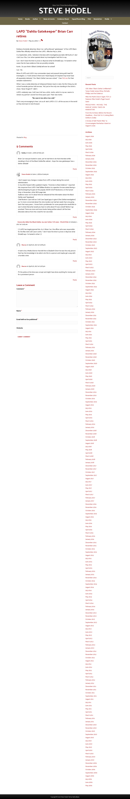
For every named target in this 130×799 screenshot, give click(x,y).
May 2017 (88, 488)
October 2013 (90, 619)
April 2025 (88, 187)
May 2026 (88, 145)
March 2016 (89, 532)
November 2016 (90, 507)
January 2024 (89, 235)
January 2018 (89, 462)
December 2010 (91, 724)
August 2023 (89, 251)
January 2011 (89, 721)
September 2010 (91, 734)
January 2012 (89, 683)
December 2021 (90, 315)
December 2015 (90, 542)
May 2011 (88, 708)
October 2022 (90, 283)
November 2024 (91, 203)
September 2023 (91, 248)
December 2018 (90, 430)
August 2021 (89, 328)
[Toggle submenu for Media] (111, 19)
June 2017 (88, 484)
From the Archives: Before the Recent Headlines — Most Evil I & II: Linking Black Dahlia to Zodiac (99, 115)
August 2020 (89, 366)
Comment (20, 289)
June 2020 (88, 372)
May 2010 (88, 747)
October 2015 (90, 548)
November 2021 (90, 318)
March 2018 (89, 456)
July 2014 (88, 590)
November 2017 (90, 468)
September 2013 (91, 622)
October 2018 (90, 436)
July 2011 (88, 702)
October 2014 (90, 580)
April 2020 (88, 379)
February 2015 (90, 571)
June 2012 (88, 667)
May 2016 (88, 526)
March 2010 (89, 753)
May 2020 (88, 376)
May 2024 (88, 222)
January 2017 (89, 500)
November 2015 (90, 545)
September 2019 (91, 401)
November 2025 (91, 165)
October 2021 (90, 321)
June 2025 (88, 181)
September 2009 (91, 772)
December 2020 (91, 353)
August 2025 (89, 174)
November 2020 (91, 356)
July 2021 (88, 331)
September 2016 (91, 513)
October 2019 (90, 398)
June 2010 (88, 743)
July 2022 (88, 293)
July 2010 (88, 740)
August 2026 (89, 136)
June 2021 (88, 334)
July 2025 (88, 177)
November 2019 (90, 395)
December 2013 (90, 612)
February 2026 (90, 155)
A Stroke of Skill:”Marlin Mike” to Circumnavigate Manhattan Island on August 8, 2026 (98, 123)
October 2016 (90, 510)
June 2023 (88, 257)
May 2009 (88, 785)
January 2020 (89, 388)
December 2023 (91, 238)
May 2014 (88, 596)
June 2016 (88, 523)
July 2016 (88, 520)
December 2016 (90, 504)
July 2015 (88, 558)
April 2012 (88, 673)
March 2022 (89, 305)
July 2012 (88, 663)
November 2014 (90, 577)
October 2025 (90, 168)
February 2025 (90, 193)
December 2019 (90, 392)
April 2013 (88, 638)
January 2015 (89, 574)
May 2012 (88, 670)
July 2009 (88, 779)
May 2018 (88, 449)
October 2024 (90, 206)
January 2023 (89, 273)
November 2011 (90, 689)
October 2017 (90, 472)
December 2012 (90, 651)
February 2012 (90, 679)
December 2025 (91, 161)
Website (19, 328)
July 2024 (88, 216)
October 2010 (90, 731)
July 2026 (88, 139)
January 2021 (89, 350)
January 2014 (89, 609)
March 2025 (89, 190)
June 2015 (88, 561)
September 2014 (91, 583)
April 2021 (88, 340)
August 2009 (89, 775)
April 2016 (88, 529)
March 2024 (89, 229)
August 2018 (89, 443)
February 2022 (90, 308)
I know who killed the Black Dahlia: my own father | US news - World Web (42, 222)
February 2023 (90, 270)
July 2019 (88, 408)
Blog (24, 137)
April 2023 (88, 264)
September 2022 (91, 286)
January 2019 (89, 427)
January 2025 (89, 197)
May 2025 (88, 184)
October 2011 (90, 692)
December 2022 (90, 276)
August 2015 (89, 555)
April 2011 (88, 711)
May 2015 (88, 564)
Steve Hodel (26, 174)
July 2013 (88, 628)
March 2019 (89, 420)
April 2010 (88, 750)
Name (19, 311)
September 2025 (91, 171)
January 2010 (89, 759)
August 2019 (89, 404)
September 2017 (91, 475)
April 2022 (88, 302)
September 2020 (91, 363)
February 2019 (90, 424)
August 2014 (89, 587)
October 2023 (90, 245)
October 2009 (90, 769)
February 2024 (90, 232)
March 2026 (89, 152)
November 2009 (91, 766)
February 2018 (90, 459)
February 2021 (90, 347)
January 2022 (89, 312)
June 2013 (88, 632)
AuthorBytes (75, 797)
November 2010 (91, 727)
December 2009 (91, 763)
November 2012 (90, 654)
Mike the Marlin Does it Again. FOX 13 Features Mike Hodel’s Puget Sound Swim (98, 99)
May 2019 (88, 414)
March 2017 (89, 494)
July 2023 (88, 254)
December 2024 (91, 200)
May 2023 (88, 261)
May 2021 (88, 337)
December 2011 (90, 686)
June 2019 (88, 411)
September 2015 (91, 552)
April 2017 (88, 491)
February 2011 (90, 718)
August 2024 (89, 213)
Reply (75, 168)
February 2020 (90, 385)
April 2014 (88, 600)
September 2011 (91, 695)
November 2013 (90, 615)
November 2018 (90, 433)
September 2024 (91, 209)
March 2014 (89, 603)
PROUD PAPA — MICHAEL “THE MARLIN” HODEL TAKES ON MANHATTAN (96, 107)
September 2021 (91, 325)
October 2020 (90, 360)
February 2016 (90, 536)
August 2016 (89, 516)
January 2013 (89, 647)
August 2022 (89, 289)
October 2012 (90, 657)
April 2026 (88, 149)
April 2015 (88, 568)
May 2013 (88, 635)
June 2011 (88, 705)
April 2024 (88, 225)
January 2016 (89, 539)
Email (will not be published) (27, 319)
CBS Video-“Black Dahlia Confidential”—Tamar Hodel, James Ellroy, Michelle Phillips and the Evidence (98, 91)
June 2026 (88, 142)
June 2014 (88, 593)
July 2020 (88, 369)
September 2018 (91, 440)
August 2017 (89, 478)
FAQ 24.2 (65, 78)
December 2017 (90, 465)
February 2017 (90, 497)
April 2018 (88, 452)
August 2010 (89, 737)
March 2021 (89, 344)
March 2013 (89, 641)
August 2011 (89, 699)
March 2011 (89, 715)
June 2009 (88, 782)
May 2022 (88, 299)
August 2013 (89, 625)
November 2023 (91, 241)
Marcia (24, 244)
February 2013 (90, 644)
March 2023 (89, 267)
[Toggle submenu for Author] (40, 19)
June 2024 (88, 219)
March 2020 (89, 382)
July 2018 (88, 446)
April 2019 (88, 417)
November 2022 (90, 280)
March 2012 (89, 676)
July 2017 (88, 481)
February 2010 (90, 756)
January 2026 (89, 158)
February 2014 (90, 606)
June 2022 (88, 296)
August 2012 (89, 660)
